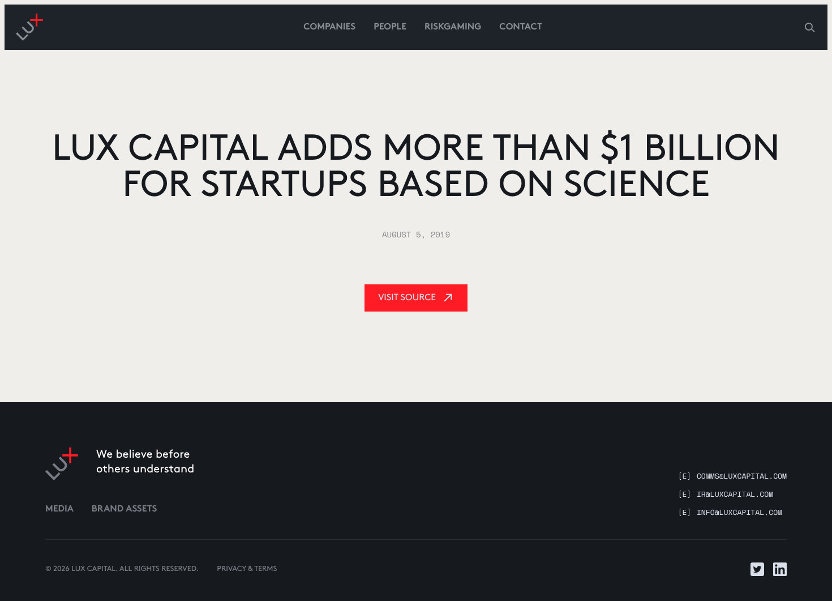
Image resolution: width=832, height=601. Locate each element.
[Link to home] (61, 463)
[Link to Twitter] (757, 569)
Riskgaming (452, 27)
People (390, 27)
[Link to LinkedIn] (780, 569)
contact (520, 27)
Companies (329, 27)
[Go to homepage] (29, 27)
